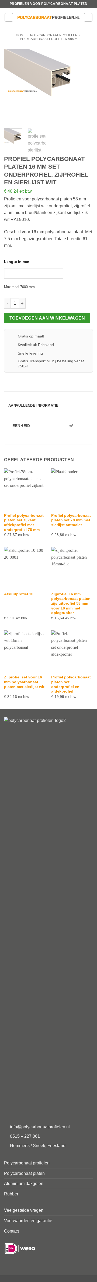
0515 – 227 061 (25, 1136)
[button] (9, 17)
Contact (11, 1231)
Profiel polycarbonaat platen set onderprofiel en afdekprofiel (71, 684)
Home (21, 35)
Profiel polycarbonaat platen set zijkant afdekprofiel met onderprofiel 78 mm (24, 523)
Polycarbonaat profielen (54, 35)
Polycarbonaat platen (24, 1173)
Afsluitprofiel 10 (18, 594)
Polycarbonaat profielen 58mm (48, 39)
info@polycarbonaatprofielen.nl (40, 1127)
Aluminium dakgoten (23, 1183)
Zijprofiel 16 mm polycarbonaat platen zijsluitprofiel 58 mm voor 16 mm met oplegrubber (71, 603)
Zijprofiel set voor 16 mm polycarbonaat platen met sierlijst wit (24, 682)
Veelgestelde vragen (23, 1210)
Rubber (11, 1194)
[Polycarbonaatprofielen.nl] (48, 17)
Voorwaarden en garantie (28, 1220)
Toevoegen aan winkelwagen (47, 318)
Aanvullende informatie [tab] (33, 405)
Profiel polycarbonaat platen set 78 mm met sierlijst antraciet (71, 520)
